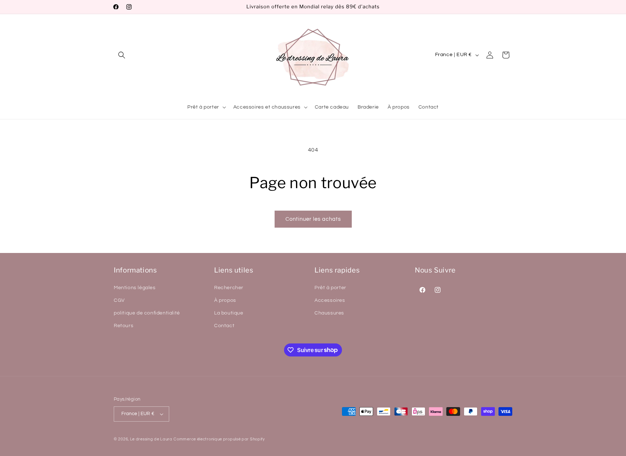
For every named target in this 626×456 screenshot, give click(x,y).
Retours (123, 325)
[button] (122, 55)
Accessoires (329, 300)
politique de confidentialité (147, 313)
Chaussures (329, 313)
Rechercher (228, 287)
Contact (224, 325)
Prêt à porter (330, 287)
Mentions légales (135, 287)
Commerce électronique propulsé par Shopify (219, 439)
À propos (225, 300)
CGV (119, 300)
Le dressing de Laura (151, 439)
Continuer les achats (313, 219)
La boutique (228, 313)
